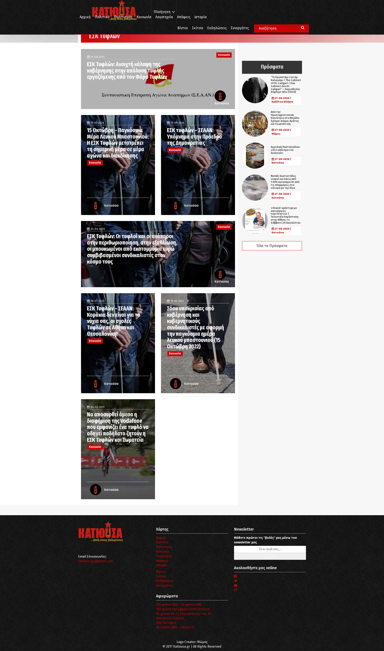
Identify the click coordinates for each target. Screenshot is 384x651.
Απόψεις (183, 17)
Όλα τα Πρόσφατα (272, 246)
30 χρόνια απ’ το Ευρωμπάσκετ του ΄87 (184, 614)
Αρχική (85, 17)
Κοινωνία (144, 17)
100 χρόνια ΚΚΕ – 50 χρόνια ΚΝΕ (179, 604)
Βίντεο (182, 28)
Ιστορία (200, 17)
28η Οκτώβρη (166, 623)
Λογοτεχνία (164, 556)
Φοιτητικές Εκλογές (170, 618)
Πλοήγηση (162, 12)
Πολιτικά (102, 17)
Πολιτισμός (123, 17)
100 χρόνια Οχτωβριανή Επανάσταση (183, 609)
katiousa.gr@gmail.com (95, 561)
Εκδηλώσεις (217, 28)
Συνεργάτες (240, 28)
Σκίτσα (197, 28)
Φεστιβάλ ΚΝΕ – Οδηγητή (175, 627)
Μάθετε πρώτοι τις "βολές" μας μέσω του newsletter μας (265, 540)
